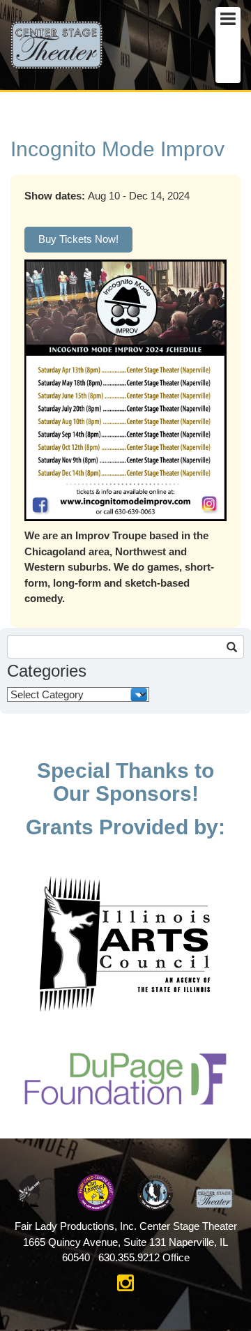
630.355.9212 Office (144, 1257)
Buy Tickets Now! (78, 239)
